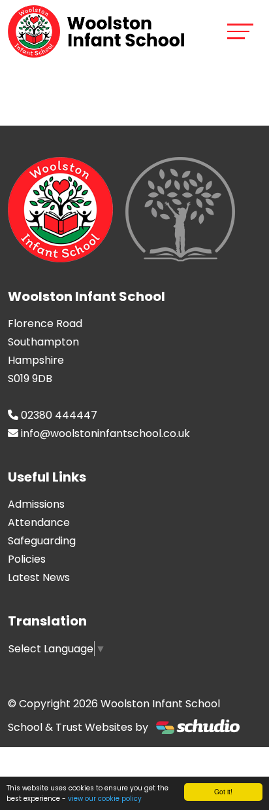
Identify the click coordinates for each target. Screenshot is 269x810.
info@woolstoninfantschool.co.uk (105, 433)
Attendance (39, 522)
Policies (27, 559)
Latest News (39, 577)
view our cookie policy (105, 798)
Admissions (36, 504)
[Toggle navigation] (240, 31)
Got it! (223, 791)
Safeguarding (42, 540)
